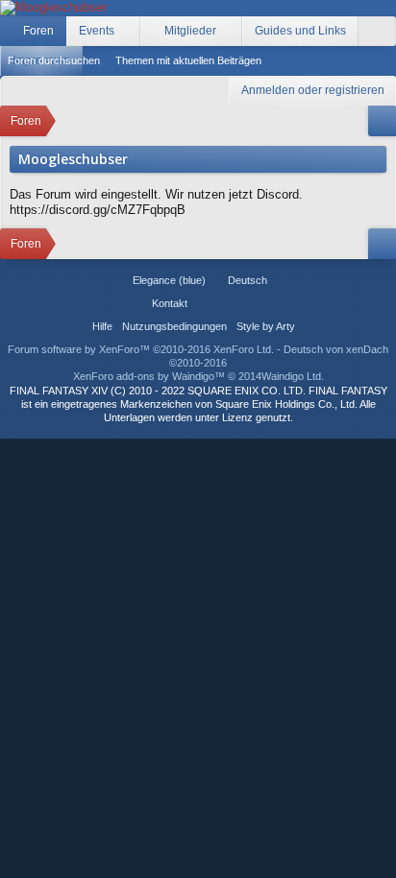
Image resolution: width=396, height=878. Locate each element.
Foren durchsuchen (54, 60)
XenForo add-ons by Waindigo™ (149, 376)
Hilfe (102, 326)
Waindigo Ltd (291, 376)
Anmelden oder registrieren (312, 90)
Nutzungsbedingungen (174, 326)
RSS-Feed (251, 303)
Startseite (204, 303)
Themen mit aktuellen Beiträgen (188, 60)
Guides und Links (300, 30)
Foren (38, 30)
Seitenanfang (228, 303)
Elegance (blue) (169, 280)
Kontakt (169, 303)
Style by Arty (265, 326)
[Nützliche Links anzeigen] (382, 121)
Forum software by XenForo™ (141, 349)
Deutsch (247, 280)
